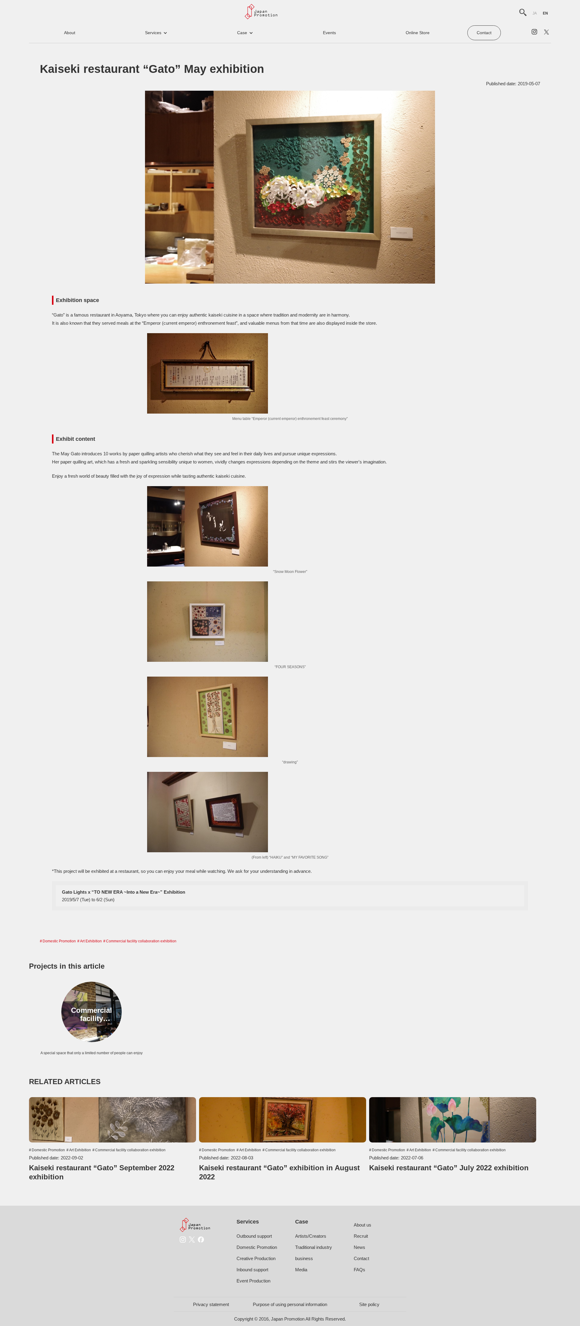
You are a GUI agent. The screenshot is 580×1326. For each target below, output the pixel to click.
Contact (484, 32)
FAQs (359, 1269)
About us (362, 1224)
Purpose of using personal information (290, 1304)
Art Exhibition (91, 941)
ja (535, 13)
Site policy (369, 1304)
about (69, 32)
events (329, 32)
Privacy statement (211, 1304)
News (359, 1247)
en (545, 13)
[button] (156, 33)
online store (418, 32)
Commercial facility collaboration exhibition (141, 941)
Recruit (361, 1236)
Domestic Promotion (59, 941)
